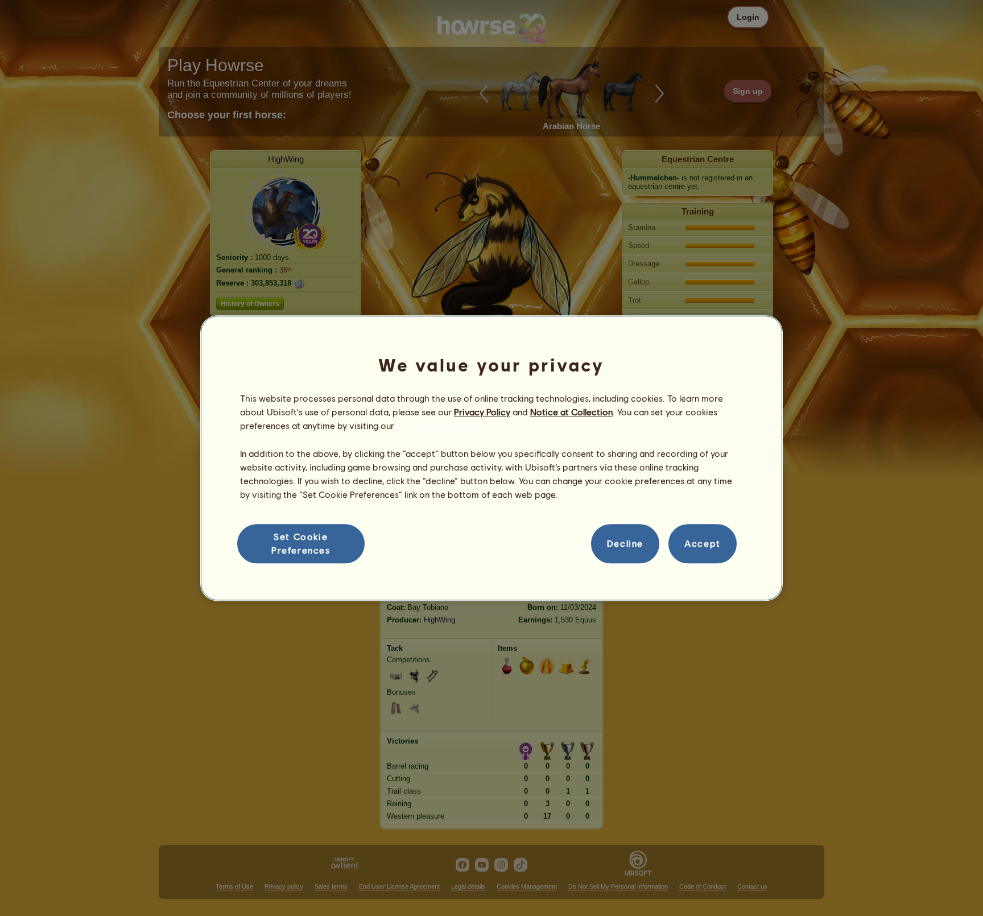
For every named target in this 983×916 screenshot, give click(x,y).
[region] (491, 458)
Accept (702, 543)
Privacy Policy (482, 411)
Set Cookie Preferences (301, 543)
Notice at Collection (571, 411)
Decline (625, 543)
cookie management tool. (448, 425)
